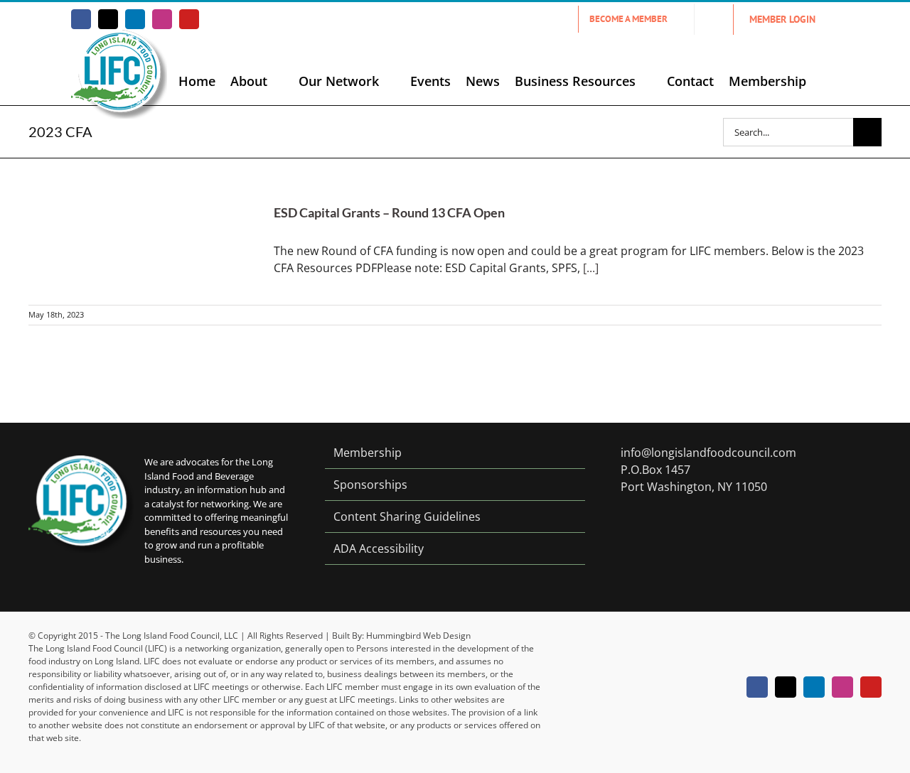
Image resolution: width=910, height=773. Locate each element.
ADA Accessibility (378, 548)
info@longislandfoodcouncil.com (708, 452)
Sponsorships (370, 484)
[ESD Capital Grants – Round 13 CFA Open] (142, 231)
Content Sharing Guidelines (407, 516)
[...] (591, 268)
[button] (826, 81)
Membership (367, 452)
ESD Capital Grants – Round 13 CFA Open (389, 212)
